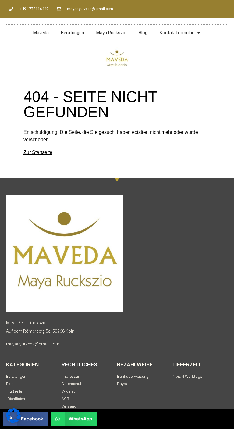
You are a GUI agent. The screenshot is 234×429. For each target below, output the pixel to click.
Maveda (41, 32)
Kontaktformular (176, 32)
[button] (74, 419)
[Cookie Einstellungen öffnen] (13, 421)
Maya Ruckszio (111, 32)
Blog (143, 32)
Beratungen (72, 32)
